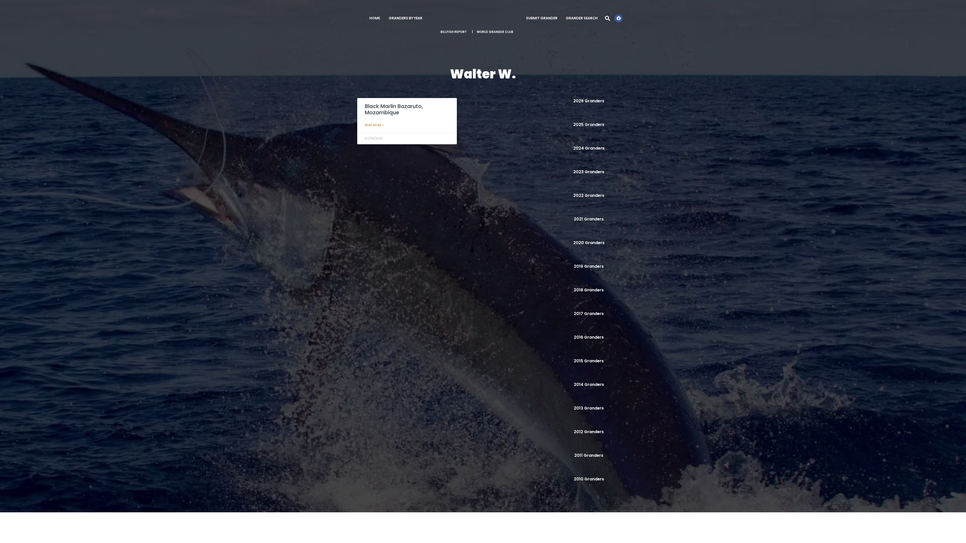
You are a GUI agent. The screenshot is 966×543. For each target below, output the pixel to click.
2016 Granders (589, 337)
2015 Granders (589, 361)
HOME (374, 18)
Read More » (374, 125)
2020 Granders (589, 243)
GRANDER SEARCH (582, 18)
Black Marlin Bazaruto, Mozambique (394, 109)
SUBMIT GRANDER (541, 18)
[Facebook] (619, 18)
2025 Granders (588, 124)
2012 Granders (589, 432)
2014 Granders (589, 384)
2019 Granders (589, 266)
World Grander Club (495, 32)
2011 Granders (588, 455)
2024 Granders (589, 148)
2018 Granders (589, 290)
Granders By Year (405, 18)
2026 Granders (588, 101)
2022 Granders (588, 195)
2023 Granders (588, 172)
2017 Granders (589, 313)
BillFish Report (453, 32)
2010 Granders (589, 479)
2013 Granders (589, 408)
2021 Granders (589, 219)
